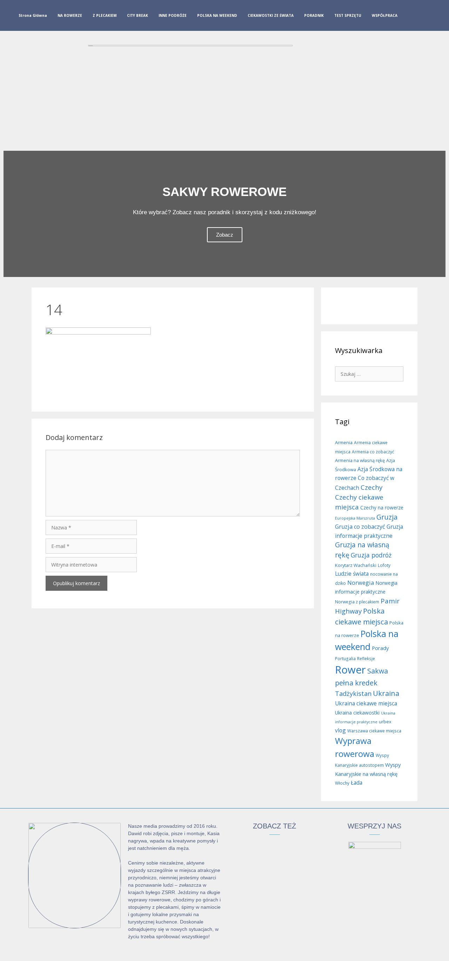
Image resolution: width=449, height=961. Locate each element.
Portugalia (345, 659)
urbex (385, 721)
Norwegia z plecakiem (357, 602)
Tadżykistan (353, 693)
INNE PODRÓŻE (173, 15)
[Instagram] (422, 16)
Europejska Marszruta (355, 518)
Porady (380, 647)
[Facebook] (411, 16)
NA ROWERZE (70, 15)
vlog (340, 730)
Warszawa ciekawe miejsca (374, 731)
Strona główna (33, 15)
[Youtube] (433, 16)
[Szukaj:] (369, 374)
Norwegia (360, 583)
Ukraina (386, 693)
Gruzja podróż (371, 555)
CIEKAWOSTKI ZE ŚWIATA (271, 15)
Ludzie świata (352, 573)
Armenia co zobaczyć (373, 452)
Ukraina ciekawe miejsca (366, 703)
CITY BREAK (137, 15)
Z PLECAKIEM (104, 15)
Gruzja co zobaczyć (360, 526)
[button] (10, 213)
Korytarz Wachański (355, 565)
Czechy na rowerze (381, 507)
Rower (350, 670)
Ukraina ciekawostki (357, 712)
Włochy (342, 783)
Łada (356, 782)
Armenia (344, 442)
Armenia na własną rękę (360, 460)
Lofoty (384, 565)
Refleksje (366, 659)
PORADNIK (314, 15)
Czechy (371, 487)
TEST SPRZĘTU (347, 15)
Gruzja (386, 517)
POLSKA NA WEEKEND (217, 15)
